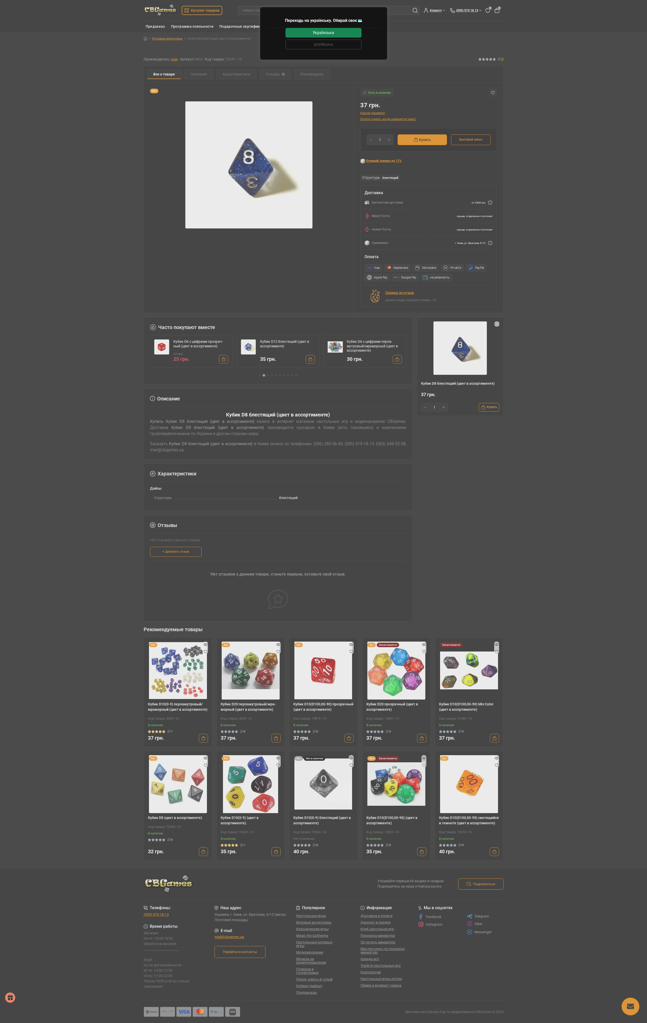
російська (323, 44)
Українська (323, 32)
